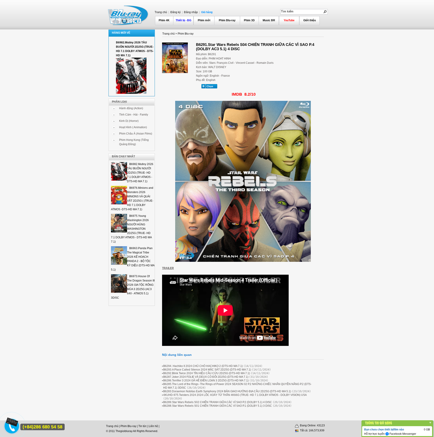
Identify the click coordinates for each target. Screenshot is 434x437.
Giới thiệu (309, 20)
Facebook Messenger (402, 433)
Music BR (269, 20)
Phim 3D (249, 20)
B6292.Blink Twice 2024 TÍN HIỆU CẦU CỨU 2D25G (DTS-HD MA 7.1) (206, 373)
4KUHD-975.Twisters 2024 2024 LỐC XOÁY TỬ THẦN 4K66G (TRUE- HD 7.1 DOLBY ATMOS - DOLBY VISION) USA (235, 395)
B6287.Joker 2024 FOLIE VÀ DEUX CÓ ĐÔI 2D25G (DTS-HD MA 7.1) (205, 376)
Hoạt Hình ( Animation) (133, 127)
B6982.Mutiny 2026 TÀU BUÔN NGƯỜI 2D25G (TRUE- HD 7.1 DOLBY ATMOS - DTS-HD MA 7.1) (140, 173)
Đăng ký (175, 12)
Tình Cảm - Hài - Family (133, 114)
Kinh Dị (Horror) (129, 121)
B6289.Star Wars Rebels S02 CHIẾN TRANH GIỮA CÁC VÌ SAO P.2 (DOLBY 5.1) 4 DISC (217, 402)
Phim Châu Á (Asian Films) (135, 133)
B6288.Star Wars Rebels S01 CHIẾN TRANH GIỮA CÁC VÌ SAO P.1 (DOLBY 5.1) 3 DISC (217, 405)
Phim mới (204, 20)
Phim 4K (164, 20)
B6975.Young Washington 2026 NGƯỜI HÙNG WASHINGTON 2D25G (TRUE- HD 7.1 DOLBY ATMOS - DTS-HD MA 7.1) (131, 228)
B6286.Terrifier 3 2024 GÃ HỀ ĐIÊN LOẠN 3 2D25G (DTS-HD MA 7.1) (206, 380)
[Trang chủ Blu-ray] (128, 15)
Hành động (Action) (131, 108)
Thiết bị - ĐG (183, 20)
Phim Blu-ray (227, 20)
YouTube (289, 20)
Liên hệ (153, 426)
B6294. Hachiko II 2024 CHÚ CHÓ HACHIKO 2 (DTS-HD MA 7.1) (203, 366)
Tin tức (142, 426)
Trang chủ (161, 12)
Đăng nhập (190, 12)
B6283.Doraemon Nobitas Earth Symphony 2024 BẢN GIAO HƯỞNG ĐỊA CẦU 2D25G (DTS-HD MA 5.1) (227, 391)
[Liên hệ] (11, 424)
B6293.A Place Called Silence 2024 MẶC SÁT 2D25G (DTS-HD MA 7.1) (207, 369)
